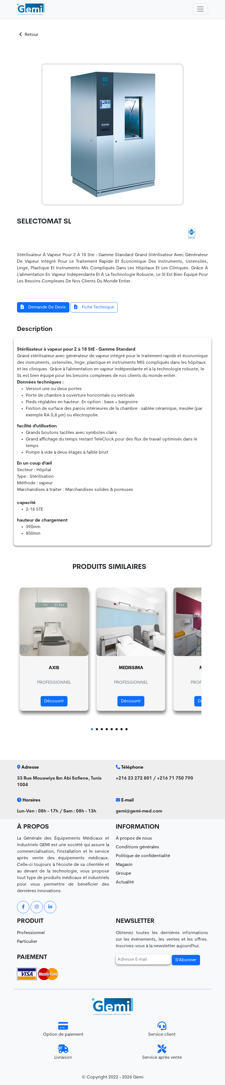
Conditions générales (137, 847)
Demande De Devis (47, 307)
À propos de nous (134, 838)
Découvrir (54, 701)
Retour (31, 35)
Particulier (27, 942)
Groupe (123, 873)
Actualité (125, 882)
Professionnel (31, 933)
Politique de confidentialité (143, 856)
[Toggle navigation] (200, 9)
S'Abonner (185, 960)
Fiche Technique (98, 307)
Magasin (124, 865)
